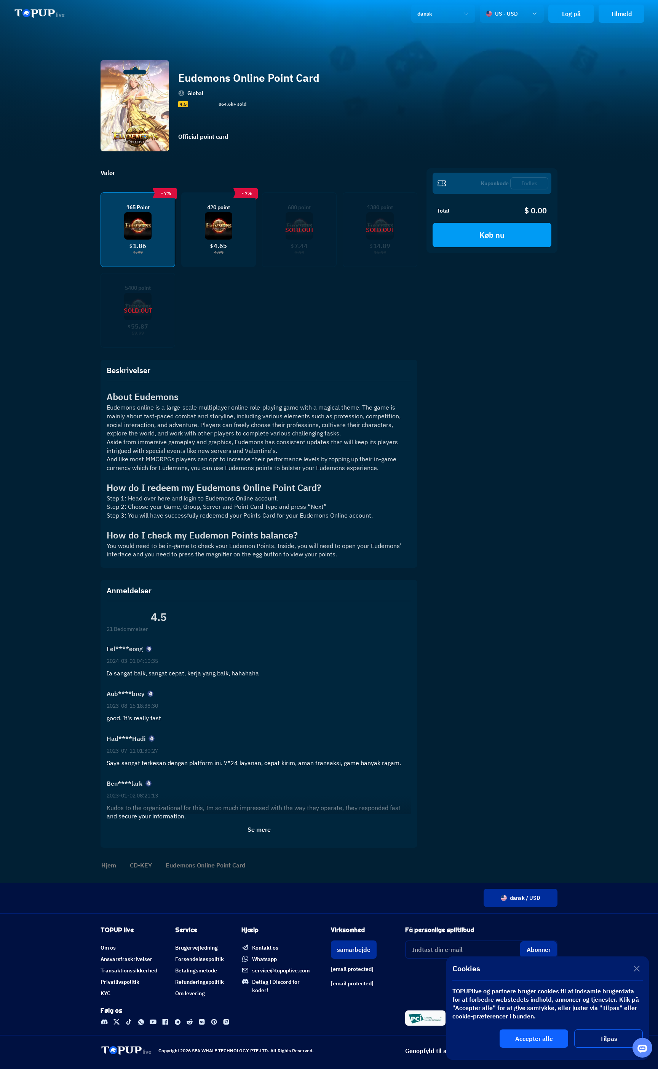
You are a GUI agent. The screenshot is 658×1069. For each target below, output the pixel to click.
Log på (571, 13)
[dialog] (547, 1008)
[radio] (192, 104)
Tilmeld (621, 13)
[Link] (39, 14)
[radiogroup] (203, 104)
